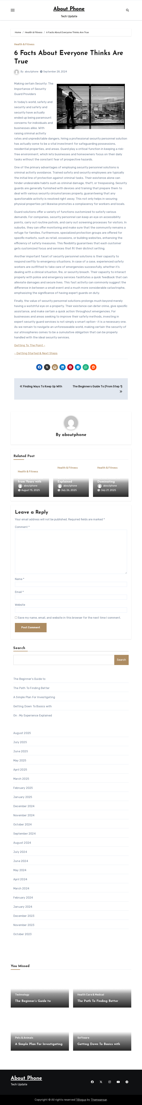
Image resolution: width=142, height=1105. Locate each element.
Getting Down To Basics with (32, 706)
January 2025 (22, 797)
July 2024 (20, 852)
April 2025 (20, 769)
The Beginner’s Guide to (29, 679)
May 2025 (19, 760)
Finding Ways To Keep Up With (42, 386)
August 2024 (22, 842)
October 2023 (22, 934)
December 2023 (23, 916)
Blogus (81, 1099)
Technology (22, 995)
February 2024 (23, 897)
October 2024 (22, 824)
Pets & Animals (24, 1038)
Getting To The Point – (29, 345)
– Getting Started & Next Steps (35, 353)
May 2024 (19, 870)
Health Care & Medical (90, 995)
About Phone (69, 9)
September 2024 (24, 833)
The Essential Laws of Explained (67, 478)
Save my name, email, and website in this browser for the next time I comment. (69, 617)
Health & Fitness (24, 44)
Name (19, 579)
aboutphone (31, 71)
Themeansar (99, 1099)
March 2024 (21, 888)
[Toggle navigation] (13, 10)
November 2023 (23, 925)
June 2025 (20, 751)
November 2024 (24, 815)
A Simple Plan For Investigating (34, 697)
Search (19, 648)
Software (83, 1038)
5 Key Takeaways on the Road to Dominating (110, 478)
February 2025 (23, 788)
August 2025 (22, 733)
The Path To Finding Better (31, 688)
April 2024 (20, 879)
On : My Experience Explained (32, 715)
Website (20, 604)
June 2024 (20, 861)
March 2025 (21, 778)
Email (19, 592)
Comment (22, 527)
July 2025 (20, 742)
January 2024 (22, 906)
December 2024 (24, 806)
